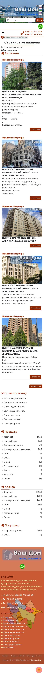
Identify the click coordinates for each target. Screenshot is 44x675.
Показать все (36, 386)
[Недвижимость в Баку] (2, 37)
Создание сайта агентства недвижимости (26, 656)
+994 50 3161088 (33, 31)
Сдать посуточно (11, 638)
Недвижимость (10, 620)
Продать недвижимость (15, 626)
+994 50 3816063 (33, 34)
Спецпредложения (12, 644)
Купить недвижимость (14, 623)
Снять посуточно (11, 635)
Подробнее (35, 129)
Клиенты (7, 617)
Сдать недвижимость (13, 632)
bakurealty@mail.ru (14, 607)
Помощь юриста (11, 641)
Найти (39, 20)
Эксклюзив (8, 647)
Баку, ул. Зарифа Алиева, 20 (19, 595)
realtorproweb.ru (35, 660)
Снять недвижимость (13, 629)
